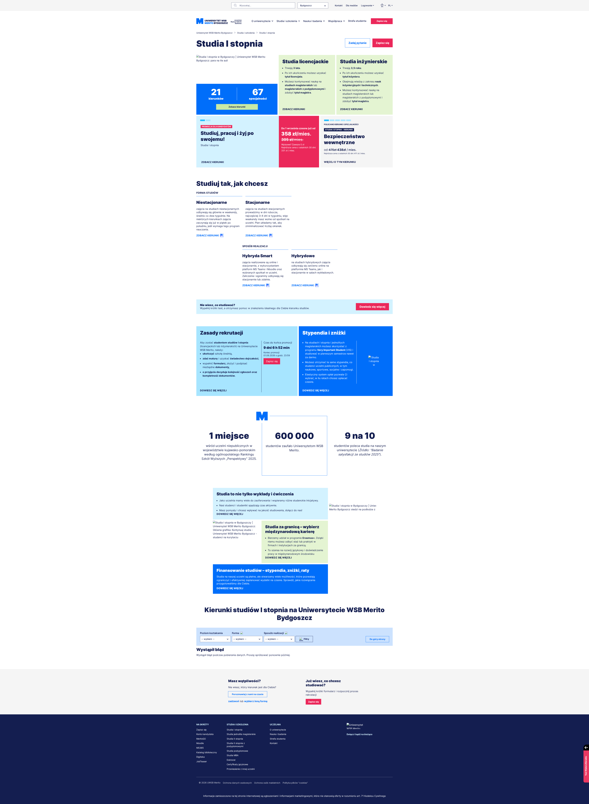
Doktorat (231, 760)
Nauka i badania (312, 21)
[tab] (202, 120)
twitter (361, 740)
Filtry (306, 639)
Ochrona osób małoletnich (267, 782)
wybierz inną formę (256, 701)
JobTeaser (201, 761)
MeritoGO (201, 738)
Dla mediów (352, 5)
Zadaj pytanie (357, 43)
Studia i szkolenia (287, 21)
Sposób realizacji (274, 633)
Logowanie (366, 5)
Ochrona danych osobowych (237, 782)
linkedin (355, 740)
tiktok (381, 740)
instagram (368, 740)
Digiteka (200, 757)
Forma (235, 633)
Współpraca (335, 21)
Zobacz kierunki (237, 106)
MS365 (200, 747)
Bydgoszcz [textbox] (306, 5)
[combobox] (313, 5)
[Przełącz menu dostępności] (383, 5)
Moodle (200, 743)
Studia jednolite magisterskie (241, 734)
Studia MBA (232, 755)
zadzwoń (233, 701)
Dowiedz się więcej (372, 306)
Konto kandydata (205, 734)
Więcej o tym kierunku (340, 161)
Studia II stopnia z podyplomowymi (236, 745)
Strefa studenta (357, 20)
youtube (374, 740)
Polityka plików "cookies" (295, 782)
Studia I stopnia (234, 729)
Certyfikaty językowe (237, 764)
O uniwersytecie (261, 21)
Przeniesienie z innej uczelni (241, 769)
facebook (349, 740)
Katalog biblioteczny (206, 752)
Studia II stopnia (235, 738)
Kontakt (339, 5)
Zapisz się (382, 21)
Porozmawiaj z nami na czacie (247, 694)
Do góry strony (377, 639)
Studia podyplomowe (237, 751)
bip (389, 740)
